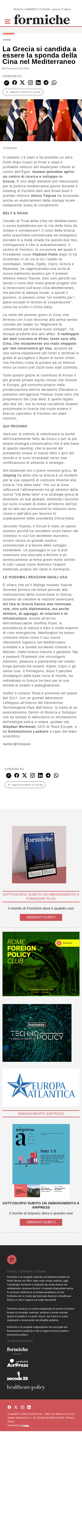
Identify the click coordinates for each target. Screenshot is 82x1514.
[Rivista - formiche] (41, 1350)
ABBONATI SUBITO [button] (41, 917)
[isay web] (25, 1425)
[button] (8, 21)
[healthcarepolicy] (41, 1387)
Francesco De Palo (17, 68)
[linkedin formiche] (29, 1407)
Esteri (7, 40)
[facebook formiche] (9, 1407)
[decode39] (41, 1375)
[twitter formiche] (16, 1407)
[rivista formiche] (41, 1162)
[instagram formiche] (22, 1407)
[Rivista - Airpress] (41, 1363)
